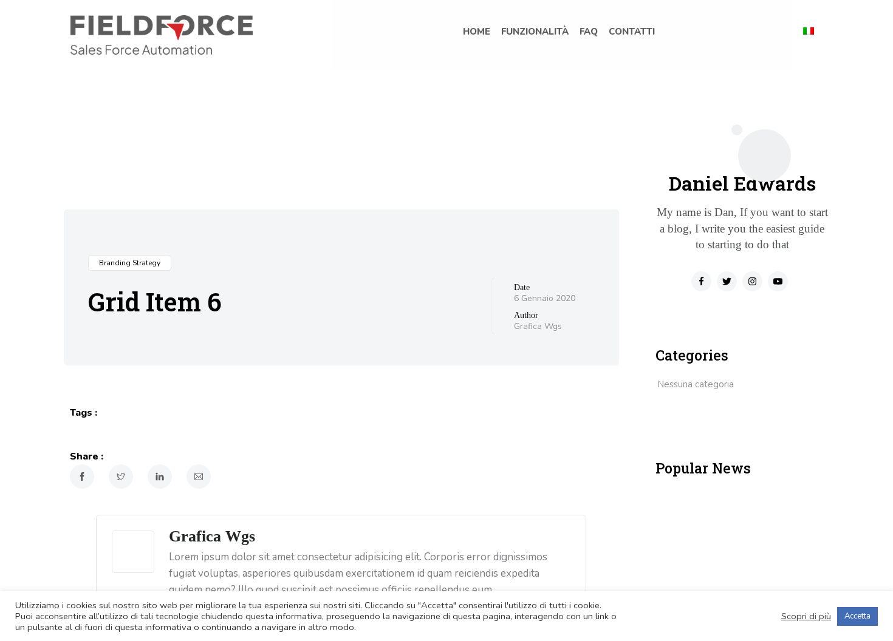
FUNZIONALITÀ (535, 31)
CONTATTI (632, 31)
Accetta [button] (857, 616)
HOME (476, 31)
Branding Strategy (129, 263)
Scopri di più (806, 616)
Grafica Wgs (538, 326)
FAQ (589, 31)
